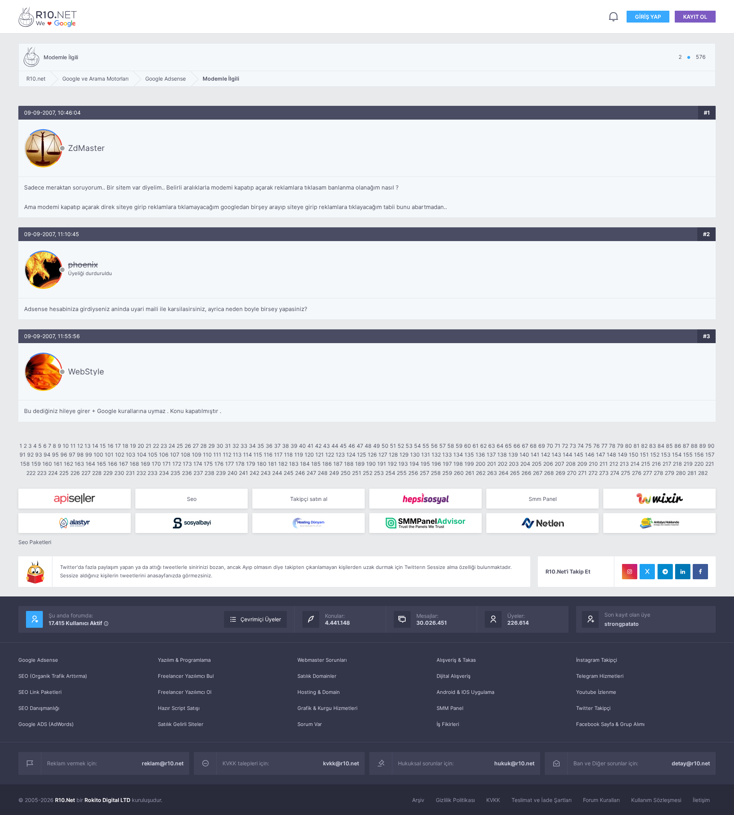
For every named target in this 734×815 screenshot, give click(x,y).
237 (198, 473)
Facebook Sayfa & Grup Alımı (610, 724)
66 (516, 445)
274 (614, 473)
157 (710, 454)
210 (593, 463)
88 (694, 445)
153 (666, 454)
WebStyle (86, 372)
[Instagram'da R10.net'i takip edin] (629, 571)
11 (73, 445)
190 (371, 463)
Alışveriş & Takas (456, 660)
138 (502, 454)
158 (25, 463)
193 (403, 463)
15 (103, 445)
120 (309, 454)
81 (636, 445)
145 (578, 454)
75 (588, 445)
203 (514, 463)
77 (604, 445)
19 (133, 445)
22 (156, 445)
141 (535, 454)
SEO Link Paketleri (40, 692)
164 (90, 463)
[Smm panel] (425, 523)
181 (272, 463)
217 (667, 463)
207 (559, 463)
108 (185, 454)
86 (677, 445)
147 (600, 454)
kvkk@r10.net (341, 763)
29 (211, 445)
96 (63, 454)
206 (548, 463)
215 (645, 463)
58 (450, 445)
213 (624, 463)
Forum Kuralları (601, 800)
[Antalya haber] (659, 523)
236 (187, 473)
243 (266, 473)
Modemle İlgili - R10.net (49, 16)
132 (436, 454)
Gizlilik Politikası (455, 800)
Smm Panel (543, 499)
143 (556, 454)
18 (125, 445)
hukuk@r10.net (514, 763)
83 (652, 445)
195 (425, 463)
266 (526, 473)
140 (524, 454)
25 (180, 445)
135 (469, 454)
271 (582, 473)
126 (372, 454)
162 (68, 463)
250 (346, 473)
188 (349, 463)
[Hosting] (74, 523)
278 (658, 473)
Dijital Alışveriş (454, 676)
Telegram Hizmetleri (600, 676)
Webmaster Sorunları (322, 660)
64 (500, 445)
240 (232, 473)
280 (681, 473)
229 (108, 473)
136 (480, 454)
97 (72, 454)
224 (53, 473)
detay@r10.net (691, 763)
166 (112, 463)
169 (145, 463)
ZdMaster (86, 148)
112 (227, 454)
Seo (191, 499)
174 (197, 463)
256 (413, 473)
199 (469, 463)
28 (203, 445)
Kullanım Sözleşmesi (656, 800)
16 (110, 445)
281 (692, 473)
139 (513, 454)
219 (688, 463)
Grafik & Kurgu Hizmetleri (327, 708)
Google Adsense (38, 660)
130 (415, 454)
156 (699, 454)
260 (459, 473)
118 (288, 454)
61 (476, 445)
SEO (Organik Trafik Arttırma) (52, 676)
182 (282, 463)
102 (119, 454)
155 (688, 454)
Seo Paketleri (34, 542)
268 (549, 473)
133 (447, 454)
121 (319, 454)
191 (381, 463)
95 (55, 454)
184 (305, 463)
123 (340, 454)
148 (611, 454)
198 (458, 463)
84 (661, 445)
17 (118, 445)
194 (414, 463)
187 (338, 463)
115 (257, 454)
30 (219, 445)
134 (458, 454)
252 (367, 473)
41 (310, 445)
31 (228, 445)
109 (196, 454)
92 (30, 454)
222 (31, 473)
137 (491, 454)
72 (565, 445)
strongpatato (621, 624)
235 (175, 473)
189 (360, 463)
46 (351, 445)
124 (351, 454)
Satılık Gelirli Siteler (180, 724)
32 (235, 445)
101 (109, 454)
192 (392, 463)
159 (36, 463)
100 (98, 454)
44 (334, 445)
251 (356, 473)
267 (537, 473)
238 (209, 473)
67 (525, 445)
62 (483, 445)
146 (589, 454)
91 (22, 454)
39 (294, 445)
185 (316, 463)
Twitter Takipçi (593, 708)
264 (503, 473)
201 (491, 463)
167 (123, 463)
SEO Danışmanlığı (38, 708)
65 (508, 445)
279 (669, 473)
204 (525, 463)
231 (130, 473)
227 (86, 473)
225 (64, 473)
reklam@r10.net (163, 763)
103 (130, 454)
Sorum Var (309, 724)
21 (148, 445)
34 (252, 445)
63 (491, 445)
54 (417, 445)
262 (481, 473)
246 (300, 473)
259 (447, 473)
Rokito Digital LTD (107, 800)
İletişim (701, 800)
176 (219, 463)
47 (360, 445)
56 (434, 445)
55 (425, 445)
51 (393, 445)
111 (217, 454)
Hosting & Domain (318, 692)
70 (550, 445)
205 (537, 463)
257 (424, 473)
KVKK (493, 800)
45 (343, 445)
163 (79, 463)
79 (620, 445)
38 (285, 445)
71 (557, 445)
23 (164, 445)
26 (188, 445)
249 (334, 473)
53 (409, 445)
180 (261, 463)
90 (711, 445)
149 (622, 454)
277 (647, 473)
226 (75, 473)
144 (567, 454)
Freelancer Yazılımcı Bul (186, 676)
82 (644, 445)
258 (436, 473)
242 (254, 473)
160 (47, 463)
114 (247, 454)
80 (628, 445)
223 (42, 473)
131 (425, 454)
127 (382, 454)
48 (368, 445)
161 (58, 463)
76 (596, 445)
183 (294, 463)
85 (669, 445)
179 (250, 463)
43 (326, 445)
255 (402, 473)
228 (97, 473)
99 (88, 454)
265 (515, 473)
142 (545, 454)
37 (277, 445)
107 (174, 454)
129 (404, 454)
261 (469, 473)
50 (385, 445)
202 (502, 463)
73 (573, 445)
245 (289, 473)
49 (376, 445)
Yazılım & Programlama (184, 660)
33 (243, 445)
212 (613, 463)
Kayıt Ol (695, 16)
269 (560, 473)
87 (686, 445)
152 (654, 454)
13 (87, 445)
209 (582, 463)
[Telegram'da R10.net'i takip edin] (665, 571)
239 (221, 473)
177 (229, 463)
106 (164, 454)
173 (187, 463)
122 (329, 454)
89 (702, 445)
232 (141, 473)
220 (699, 463)
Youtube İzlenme (596, 692)
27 (196, 445)
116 (268, 454)
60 (467, 445)
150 (633, 454)
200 (481, 463)
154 (677, 454)
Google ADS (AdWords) (46, 724)
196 (436, 463)
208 (571, 463)
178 (240, 463)
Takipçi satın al (308, 499)
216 (656, 463)
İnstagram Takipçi (596, 660)
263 (492, 473)
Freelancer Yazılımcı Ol (184, 692)
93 (38, 454)
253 (379, 473)
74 (581, 445)
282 (703, 473)
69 (541, 445)
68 (533, 445)
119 (298, 454)
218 (677, 463)
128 (393, 454)
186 (327, 463)
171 (166, 463)
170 (156, 463)
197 (447, 463)
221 (709, 463)
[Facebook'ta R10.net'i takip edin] (700, 571)
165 (101, 463)
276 (636, 473)
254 (390, 473)
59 (459, 445)
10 (66, 445)
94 (47, 454)
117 (278, 454)
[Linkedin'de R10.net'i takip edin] (682, 571)
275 (625, 473)
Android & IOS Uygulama (465, 692)
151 (644, 454)
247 (311, 473)
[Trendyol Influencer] (659, 499)
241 (243, 473)
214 (635, 463)
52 (401, 445)
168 (134, 463)
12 (80, 445)
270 (571, 473)
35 (260, 445)
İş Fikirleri (448, 724)
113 (237, 454)
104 (141, 454)
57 (442, 445)
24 (172, 445)
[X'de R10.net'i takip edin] (647, 571)
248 (323, 473)
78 (612, 445)
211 (603, 463)
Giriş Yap (648, 16)
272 (593, 473)
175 (208, 463)
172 (176, 463)
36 (269, 445)
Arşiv (418, 800)
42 (318, 445)
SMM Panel (450, 708)
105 (153, 454)
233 (153, 473)
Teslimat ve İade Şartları (542, 800)
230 (119, 473)
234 (164, 473)
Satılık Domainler (316, 676)
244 (277, 473)
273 (604, 473)
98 (80, 454)
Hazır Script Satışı (179, 708)
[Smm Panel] (74, 499)
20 (141, 445)
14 (95, 445)
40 (302, 445)
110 (207, 454)
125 (361, 454)
